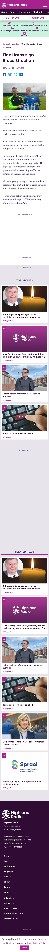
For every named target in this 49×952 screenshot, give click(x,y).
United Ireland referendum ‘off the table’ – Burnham (23, 395)
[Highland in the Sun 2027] (36, 28)
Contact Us (10, 903)
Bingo (7, 887)
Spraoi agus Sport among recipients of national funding (22, 783)
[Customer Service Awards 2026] (33, 23)
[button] (5, 75)
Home (5, 44)
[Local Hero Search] (9, 23)
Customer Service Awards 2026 (33, 25)
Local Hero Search (10, 25)
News (4, 12)
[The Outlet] (24, 33)
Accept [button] (24, 947)
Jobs (6, 892)
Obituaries (24, 12)
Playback (37, 12)
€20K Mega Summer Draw (13, 30)
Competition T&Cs (13, 913)
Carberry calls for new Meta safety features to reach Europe (24, 743)
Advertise (9, 898)
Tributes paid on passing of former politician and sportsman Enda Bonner (21, 316)
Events (7, 876)
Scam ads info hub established (18, 433)
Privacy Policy (11, 918)
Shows (7, 881)
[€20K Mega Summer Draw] (12, 28)
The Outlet (24, 35)
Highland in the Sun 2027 (37, 30)
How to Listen (11, 908)
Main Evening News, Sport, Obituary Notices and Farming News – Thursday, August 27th (24, 355)
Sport (13, 12)
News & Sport (14, 44)
